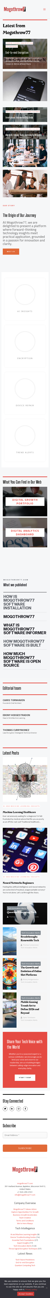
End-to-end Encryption (25, 1262)
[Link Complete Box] (25, 54)
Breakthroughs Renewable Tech (30, 938)
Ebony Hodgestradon (31, 979)
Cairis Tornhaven (29, 1017)
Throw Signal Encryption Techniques (23, 1248)
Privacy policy (31, 1289)
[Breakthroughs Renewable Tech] (10, 941)
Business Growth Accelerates (25, 1215)
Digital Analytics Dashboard (25, 532)
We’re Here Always (25, 1223)
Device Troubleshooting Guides (23, 1237)
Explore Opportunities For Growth (25, 1212)
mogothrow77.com (25, 1183)
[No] (46, 1287)
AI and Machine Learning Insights (24, 1234)
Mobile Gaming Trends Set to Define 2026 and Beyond (30, 1007)
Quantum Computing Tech (21, 912)
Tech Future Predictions (25, 1259)
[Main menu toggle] (44, 9)
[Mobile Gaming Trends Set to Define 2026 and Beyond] (10, 1010)
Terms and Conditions (25, 1220)
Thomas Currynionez (17, 916)
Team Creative (25, 1217)
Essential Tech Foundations (23, 1240)
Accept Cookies (26, 1294)
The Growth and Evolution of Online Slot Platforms (31, 971)
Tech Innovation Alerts (17, 908)
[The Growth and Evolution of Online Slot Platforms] (10, 974)
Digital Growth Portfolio (25, 501)
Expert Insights (23, 1243)
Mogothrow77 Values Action (25, 1209)
